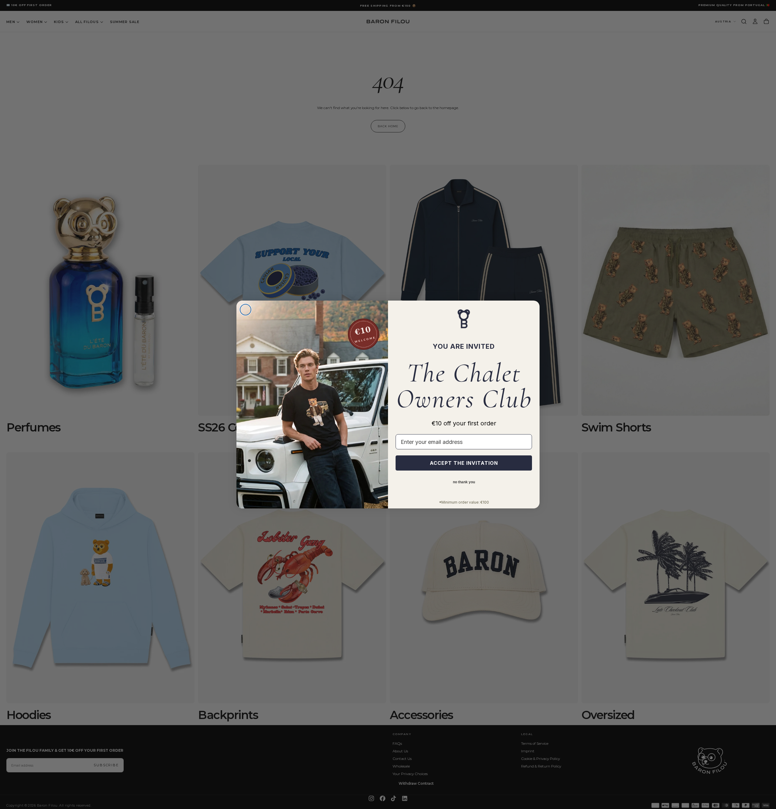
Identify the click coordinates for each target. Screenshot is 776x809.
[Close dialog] (245, 309)
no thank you (464, 482)
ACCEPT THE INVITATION (464, 463)
